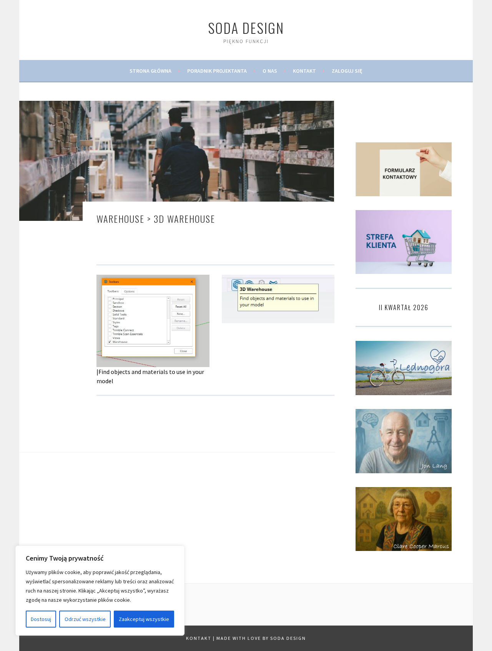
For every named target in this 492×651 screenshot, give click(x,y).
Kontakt (304, 70)
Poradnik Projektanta (217, 70)
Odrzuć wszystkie (85, 619)
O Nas (270, 70)
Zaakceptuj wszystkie (144, 619)
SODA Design (246, 27)
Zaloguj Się (347, 70)
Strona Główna (150, 70)
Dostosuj (41, 619)
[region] (99, 591)
